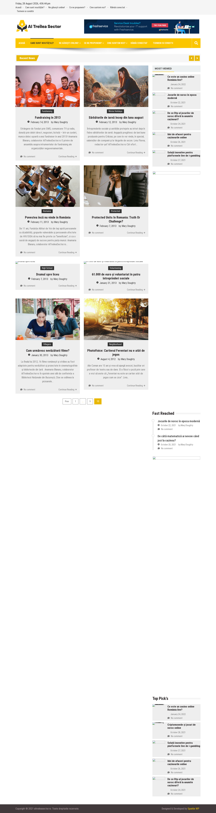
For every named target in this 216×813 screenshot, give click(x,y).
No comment (29, 156)
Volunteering (115, 268)
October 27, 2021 (178, 160)
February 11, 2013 (40, 222)
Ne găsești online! (56, 7)
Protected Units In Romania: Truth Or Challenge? (116, 219)
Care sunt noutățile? (34, 7)
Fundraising (47, 111)
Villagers (47, 344)
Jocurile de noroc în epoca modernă (179, 421)
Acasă (18, 7)
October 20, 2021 (168, 444)
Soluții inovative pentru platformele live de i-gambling (183, 154)
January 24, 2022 (178, 84)
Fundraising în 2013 (48, 117)
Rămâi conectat (117, 7)
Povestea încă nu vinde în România (48, 217)
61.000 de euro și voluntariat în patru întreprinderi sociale (116, 276)
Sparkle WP (193, 808)
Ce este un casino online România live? (180, 78)
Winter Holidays (115, 111)
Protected (115, 211)
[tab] (163, 68)
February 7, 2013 (108, 226)
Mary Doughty (61, 122)
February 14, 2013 (40, 122)
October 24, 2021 (178, 124)
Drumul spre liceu (47, 274)
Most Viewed (163, 68)
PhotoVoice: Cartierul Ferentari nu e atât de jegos (116, 352)
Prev (67, 401)
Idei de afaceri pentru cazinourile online (179, 136)
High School (47, 268)
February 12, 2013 (108, 122)
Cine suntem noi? (98, 7)
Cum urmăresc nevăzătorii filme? (47, 350)
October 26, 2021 (178, 142)
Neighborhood (115, 344)
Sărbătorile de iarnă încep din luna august (116, 117)
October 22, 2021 (178, 102)
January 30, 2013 (39, 355)
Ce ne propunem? (77, 7)
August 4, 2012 (108, 359)
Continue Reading (66, 156)
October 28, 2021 (178, 732)
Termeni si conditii (25, 11)
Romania (47, 211)
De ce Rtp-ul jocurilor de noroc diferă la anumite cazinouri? (180, 116)
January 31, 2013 (108, 282)
